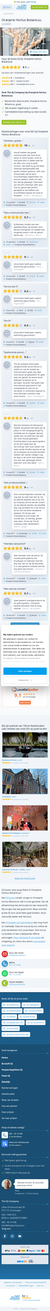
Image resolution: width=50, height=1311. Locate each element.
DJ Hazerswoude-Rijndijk (17, 1034)
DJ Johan (32, 403)
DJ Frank (32, 202)
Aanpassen (23, 680)
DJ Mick (32, 276)
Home (5, 1057)
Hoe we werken (9, 1106)
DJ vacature (11, 1286)
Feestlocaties (8, 1093)
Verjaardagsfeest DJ (12, 1069)
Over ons (40, 1286)
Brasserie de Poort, (12, 760)
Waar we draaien (10, 1099)
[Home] (21, 7)
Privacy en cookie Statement (35, 1282)
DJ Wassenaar (29, 1016)
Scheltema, (9, 797)
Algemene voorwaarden (13, 1282)
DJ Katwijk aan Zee (14, 1022)
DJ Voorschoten (35, 1010)
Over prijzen (8, 1112)
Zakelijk (6, 1081)
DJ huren (10, 897)
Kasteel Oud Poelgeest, (15, 833)
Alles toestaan (25, 671)
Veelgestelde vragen (26, 1286)
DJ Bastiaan (33, 242)
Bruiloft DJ (7, 1063)
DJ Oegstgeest (32, 1004)
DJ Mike (34, 533)
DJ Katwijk (10, 1016)
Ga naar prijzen (9, 1118)
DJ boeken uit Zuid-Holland (19, 922)
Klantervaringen (10, 1087)
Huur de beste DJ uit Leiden (27, 937)
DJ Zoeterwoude (13, 1010)
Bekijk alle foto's (40, 51)
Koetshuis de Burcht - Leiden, (16, 869)
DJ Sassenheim (37, 1022)
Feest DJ (6, 1075)
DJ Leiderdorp (12, 1004)
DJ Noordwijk (12, 1028)
